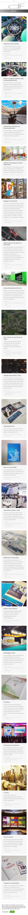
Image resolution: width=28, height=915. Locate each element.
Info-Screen (13, 393)
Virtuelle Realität (19, 353)
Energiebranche (18, 55)
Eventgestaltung (18, 221)
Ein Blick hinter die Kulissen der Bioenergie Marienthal (12, 127)
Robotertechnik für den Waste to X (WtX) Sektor (13, 243)
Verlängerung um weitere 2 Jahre (12, 375)
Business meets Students (10, 608)
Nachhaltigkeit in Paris (9, 653)
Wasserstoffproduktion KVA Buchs (13, 288)
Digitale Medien (7, 55)
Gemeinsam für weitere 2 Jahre (12, 510)
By (8, 58)
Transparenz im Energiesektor (11, 883)
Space (16, 759)
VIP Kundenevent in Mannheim (11, 745)
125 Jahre (6, 792)
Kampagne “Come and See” (10, 201)
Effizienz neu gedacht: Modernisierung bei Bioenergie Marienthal (13, 79)
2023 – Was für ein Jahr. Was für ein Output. (13, 338)
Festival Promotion (8, 837)
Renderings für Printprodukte (11, 557)
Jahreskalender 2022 (9, 426)
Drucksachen (13, 55)
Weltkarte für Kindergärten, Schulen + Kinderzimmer (13, 163)
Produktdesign (13, 353)
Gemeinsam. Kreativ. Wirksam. (11, 44)
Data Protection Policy (12, 907)
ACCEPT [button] (12, 911)
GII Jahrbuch (7, 702)
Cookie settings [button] (5, 911)
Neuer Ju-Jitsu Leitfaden (10, 467)
